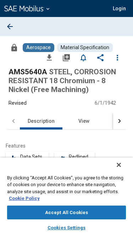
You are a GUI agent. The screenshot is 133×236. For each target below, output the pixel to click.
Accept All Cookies (66, 212)
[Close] (119, 165)
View (83, 121)
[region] (66, 196)
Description (41, 121)
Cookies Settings (66, 227)
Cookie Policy (24, 198)
